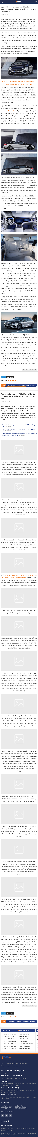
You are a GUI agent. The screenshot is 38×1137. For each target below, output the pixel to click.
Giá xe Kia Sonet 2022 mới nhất (9, 1043)
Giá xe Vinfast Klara (25, 1046)
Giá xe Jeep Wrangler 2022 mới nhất (9, 1046)
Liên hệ (3, 1123)
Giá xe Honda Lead (25, 1036)
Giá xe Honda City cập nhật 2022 (9, 1034)
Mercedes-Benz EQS (14, 385)
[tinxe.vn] (19, 2)
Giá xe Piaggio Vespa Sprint (27, 1041)
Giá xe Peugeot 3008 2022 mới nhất (9, 1048)
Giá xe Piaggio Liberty (25, 1048)
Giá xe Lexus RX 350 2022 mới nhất (9, 1036)
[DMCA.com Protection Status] (7, 377)
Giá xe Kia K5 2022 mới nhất (9, 1039)
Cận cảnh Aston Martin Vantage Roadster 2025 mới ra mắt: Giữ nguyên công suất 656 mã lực (19, 434)
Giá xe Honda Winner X (25, 1039)
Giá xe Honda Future (25, 1034)
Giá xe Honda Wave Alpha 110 (27, 1043)
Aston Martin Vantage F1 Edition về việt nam (21, 1021)
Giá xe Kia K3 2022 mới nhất (9, 1041)
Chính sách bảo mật (6, 1125)
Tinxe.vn (7, 1057)
